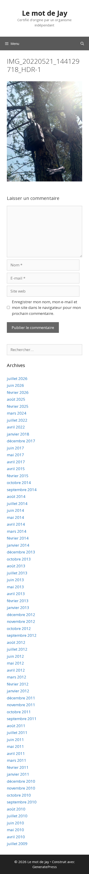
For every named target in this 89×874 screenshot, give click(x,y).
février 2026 (18, 392)
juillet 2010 (17, 815)
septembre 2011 (22, 718)
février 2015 (18, 475)
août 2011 (16, 725)
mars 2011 (16, 760)
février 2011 (18, 767)
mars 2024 (16, 413)
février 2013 (18, 600)
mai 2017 (15, 454)
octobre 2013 (19, 559)
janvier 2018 (18, 434)
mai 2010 (15, 829)
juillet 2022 (17, 420)
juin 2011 (15, 739)
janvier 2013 (18, 607)
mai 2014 (15, 517)
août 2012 (16, 642)
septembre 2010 (22, 802)
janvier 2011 (18, 774)
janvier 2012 (18, 690)
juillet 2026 (17, 378)
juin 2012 (15, 656)
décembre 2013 (21, 552)
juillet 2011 (17, 732)
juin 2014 (15, 510)
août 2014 (16, 496)
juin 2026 (15, 385)
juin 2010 (15, 823)
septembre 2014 (22, 489)
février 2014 (18, 538)
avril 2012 (16, 670)
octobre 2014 (19, 482)
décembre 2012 (21, 614)
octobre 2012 (19, 628)
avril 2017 (16, 461)
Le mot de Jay (44, 13)
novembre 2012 (21, 621)
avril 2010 (16, 836)
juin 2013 (15, 579)
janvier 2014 (18, 545)
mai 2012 (15, 663)
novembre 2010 (21, 788)
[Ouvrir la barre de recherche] (82, 43)
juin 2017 (15, 448)
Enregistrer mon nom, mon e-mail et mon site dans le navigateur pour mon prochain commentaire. (46, 307)
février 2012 (18, 684)
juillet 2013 (17, 573)
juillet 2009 (17, 843)
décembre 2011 (21, 698)
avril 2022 (16, 427)
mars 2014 (16, 531)
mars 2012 (16, 677)
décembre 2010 (21, 781)
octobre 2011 (19, 711)
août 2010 (16, 809)
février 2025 (18, 406)
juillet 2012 (17, 649)
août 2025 (16, 399)
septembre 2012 (22, 635)
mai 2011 (15, 746)
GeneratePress (44, 866)
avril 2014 (16, 524)
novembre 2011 (21, 704)
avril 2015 (16, 468)
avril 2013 (16, 593)
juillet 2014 (17, 503)
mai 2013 (15, 586)
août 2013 (16, 565)
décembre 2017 (21, 440)
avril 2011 (16, 753)
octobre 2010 (19, 795)
